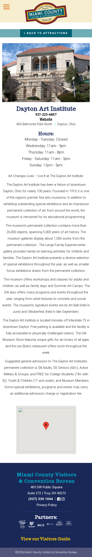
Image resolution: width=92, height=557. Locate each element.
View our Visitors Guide (45, 539)
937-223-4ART (46, 115)
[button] (46, 426)
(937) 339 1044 (41, 499)
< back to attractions (46, 33)
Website (46, 119)
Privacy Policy (47, 505)
